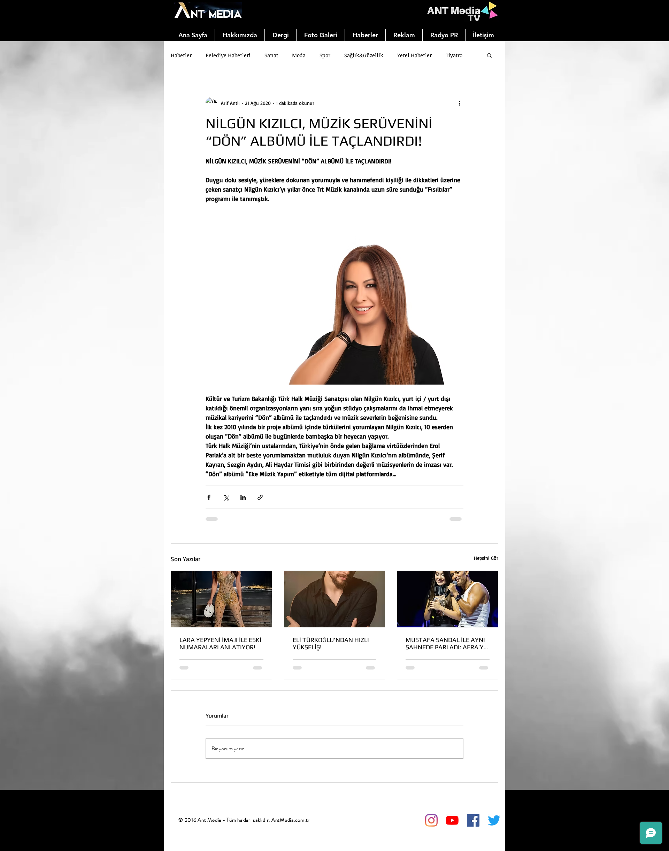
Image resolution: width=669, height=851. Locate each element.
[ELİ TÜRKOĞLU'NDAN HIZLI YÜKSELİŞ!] (334, 599)
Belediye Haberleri (228, 55)
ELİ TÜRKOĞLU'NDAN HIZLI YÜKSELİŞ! (331, 643)
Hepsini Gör (486, 558)
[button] (489, 55)
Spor (325, 55)
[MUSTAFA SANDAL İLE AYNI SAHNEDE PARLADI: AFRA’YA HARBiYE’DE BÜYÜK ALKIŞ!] (447, 599)
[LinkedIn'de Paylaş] (243, 497)
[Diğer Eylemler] (459, 103)
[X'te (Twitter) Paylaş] (226, 497)
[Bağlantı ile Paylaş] (260, 497)
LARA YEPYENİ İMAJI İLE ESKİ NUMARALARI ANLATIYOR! (220, 643)
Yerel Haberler (414, 55)
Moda (299, 55)
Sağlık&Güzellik (363, 55)
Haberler (181, 55)
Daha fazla (458, 55)
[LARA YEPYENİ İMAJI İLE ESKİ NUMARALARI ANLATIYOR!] (221, 599)
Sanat (271, 55)
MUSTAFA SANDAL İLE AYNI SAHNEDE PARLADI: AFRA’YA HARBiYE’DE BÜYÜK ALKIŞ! (447, 643)
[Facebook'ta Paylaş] (209, 497)
